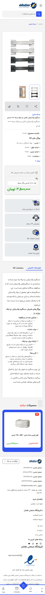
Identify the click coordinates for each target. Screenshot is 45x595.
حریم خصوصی (38, 515)
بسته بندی (36, 114)
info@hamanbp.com (31, 485)
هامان (40, 24)
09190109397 (32, 472)
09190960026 (32, 476)
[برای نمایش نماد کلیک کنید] (30, 560)
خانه (30, 591)
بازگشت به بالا (12, 461)
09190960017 (32, 468)
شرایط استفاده (38, 519)
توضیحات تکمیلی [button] (34, 267)
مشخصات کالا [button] (18, 268)
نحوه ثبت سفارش (37, 504)
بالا (42, 591)
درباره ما (40, 530)
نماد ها (40, 526)
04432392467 (31, 481)
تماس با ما (39, 535)
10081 (30, 133)
